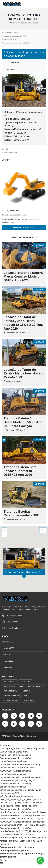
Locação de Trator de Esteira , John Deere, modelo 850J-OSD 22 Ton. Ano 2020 (23, 322)
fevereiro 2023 (7, 661)
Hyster (25, 691)
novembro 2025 (8, 648)
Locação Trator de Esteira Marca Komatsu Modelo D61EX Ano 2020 (23, 276)
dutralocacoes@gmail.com (16, 215)
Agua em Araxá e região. (13, 686)
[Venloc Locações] (10, 4)
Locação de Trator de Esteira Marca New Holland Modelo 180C (24, 373)
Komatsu (34, 129)
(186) (9, 33)
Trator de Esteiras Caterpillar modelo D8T (21, 513)
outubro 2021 (7, 667)
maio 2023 (6, 655)
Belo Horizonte (21, 136)
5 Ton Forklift (10, 681)
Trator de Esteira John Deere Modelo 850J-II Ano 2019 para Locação (23, 422)
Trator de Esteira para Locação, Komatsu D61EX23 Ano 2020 (20, 471)
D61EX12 (19, 133)
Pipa (25, 696)
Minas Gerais (20, 140)
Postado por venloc (24, 227)
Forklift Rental (10, 691)
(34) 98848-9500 (13, 63)
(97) (9, 39)
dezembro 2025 (8, 642)
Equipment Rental (35, 686)
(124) (14, 36)
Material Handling (11, 696)
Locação (25, 119)
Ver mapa (10, 69)
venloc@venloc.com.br (15, 628)
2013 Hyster (25, 681)
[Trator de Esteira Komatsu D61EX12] (24, 90)
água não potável (11, 700)
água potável (29, 700)
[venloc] (24, 186)
